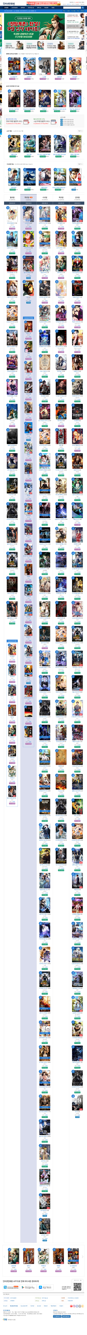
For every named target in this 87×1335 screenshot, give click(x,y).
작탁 (77, 570)
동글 (45, 299)
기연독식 (44, 109)
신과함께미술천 (76, 569)
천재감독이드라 (43, 791)
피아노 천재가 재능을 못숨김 (59, 188)
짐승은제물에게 (76, 445)
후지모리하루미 (61, 348)
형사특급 (60, 420)
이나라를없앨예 (76, 593)
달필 (61, 397)
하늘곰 (12, 323)
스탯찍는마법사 (43, 963)
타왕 (28, 353)
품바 (61, 546)
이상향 (61, 792)
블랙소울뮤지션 (76, 865)
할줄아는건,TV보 (43, 1185)
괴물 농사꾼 (14, 154)
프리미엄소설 (45, 1298)
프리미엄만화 (13, 1298)
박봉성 (12, 422)
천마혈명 (74, 77)
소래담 (12, 373)
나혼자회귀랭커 (43, 914)
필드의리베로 (27, 272)
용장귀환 (29, 154)
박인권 (77, 1113)
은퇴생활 (45, 817)
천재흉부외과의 (43, 346)
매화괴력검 (44, 188)
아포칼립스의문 (76, 667)
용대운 (61, 447)
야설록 (12, 658)
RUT (77, 718)
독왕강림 (12, 757)
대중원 (28, 455)
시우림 (44, 743)
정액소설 (44, 1301)
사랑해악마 (76, 346)
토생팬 (44, 916)
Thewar (60, 791)
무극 (28, 738)
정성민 (44, 373)
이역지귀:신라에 (44, 618)
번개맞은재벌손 (76, 914)
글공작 (12, 299)
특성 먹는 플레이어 (75, 109)
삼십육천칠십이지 (28, 698)
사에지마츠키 (77, 323)
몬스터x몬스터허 (43, 420)
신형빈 (44, 1237)
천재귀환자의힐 (43, 1037)
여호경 (77, 546)
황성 (12, 678)
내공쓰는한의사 (11, 297)
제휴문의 (46, 1306)
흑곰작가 (12, 546)
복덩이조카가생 (60, 692)
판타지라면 (61, 496)
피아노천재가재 (43, 766)
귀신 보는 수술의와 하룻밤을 (44, 154)
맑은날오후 (61, 669)
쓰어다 (61, 694)
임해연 (61, 249)
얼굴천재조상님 (44, 889)
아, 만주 (28, 718)
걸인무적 (28, 637)
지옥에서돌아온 (43, 939)
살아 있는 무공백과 (14, 109)
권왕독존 (59, 77)
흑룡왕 (28, 576)
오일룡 (28, 274)
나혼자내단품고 (43, 815)
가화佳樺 (12, 447)
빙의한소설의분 (43, 297)
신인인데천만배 (76, 618)
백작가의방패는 (60, 544)
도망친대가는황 (60, 741)
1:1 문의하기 (57, 1316)
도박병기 (43, 1235)
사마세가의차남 (11, 519)
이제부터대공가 (43, 692)
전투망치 (45, 496)
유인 (45, 323)
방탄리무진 (12, 472)
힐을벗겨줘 (43, 272)
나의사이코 (27, 248)
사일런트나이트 (43, 544)
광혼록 (60, 766)
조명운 (44, 1212)
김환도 (77, 225)
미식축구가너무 (11, 569)
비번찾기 (77, 4)
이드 (11, 420)
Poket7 (44, 1015)
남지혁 (77, 940)
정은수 (28, 225)
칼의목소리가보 (44, 865)
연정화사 (76, 544)
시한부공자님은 (76, 766)
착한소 (77, 768)
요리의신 (43, 1161)
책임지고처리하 (76, 322)
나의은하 (27, 223)
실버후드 (77, 916)
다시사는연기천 (60, 865)
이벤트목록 (70, 1301)
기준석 (77, 620)
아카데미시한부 (76, 939)
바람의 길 (28, 333)
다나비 (61, 743)
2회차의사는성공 (43, 223)
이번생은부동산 (60, 717)
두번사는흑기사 (43, 593)
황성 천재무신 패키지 (70, 1266)
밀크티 (44, 768)
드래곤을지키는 (60, 593)
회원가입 (69, 4)
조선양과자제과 (11, 322)
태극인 (12, 697)
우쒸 (77, 866)
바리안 (44, 694)
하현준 (77, 472)
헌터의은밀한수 (76, 1062)
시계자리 (61, 866)
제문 (45, 1138)
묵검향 (12, 739)
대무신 (12, 717)
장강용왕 (43, 396)
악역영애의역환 (60, 322)
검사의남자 (44, 643)
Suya (45, 274)
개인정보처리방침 (14, 1306)
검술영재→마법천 (59, 519)
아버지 (77, 694)
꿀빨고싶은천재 (76, 791)
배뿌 (77, 990)
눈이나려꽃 (59, 248)
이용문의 (61, 1306)
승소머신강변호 (43, 1111)
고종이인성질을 (43, 1013)
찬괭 (61, 521)
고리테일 (77, 1039)
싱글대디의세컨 (76, 1013)
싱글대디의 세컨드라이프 (59, 109)
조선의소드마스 (43, 494)
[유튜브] (71, 1306)
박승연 (12, 595)
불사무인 (28, 536)
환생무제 (76, 470)
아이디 (73, 4)
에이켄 (44, 620)
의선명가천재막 (43, 322)
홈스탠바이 (77, 1015)
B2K (45, 940)
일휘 (45, 348)
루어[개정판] (10, 223)
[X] (80, 1306)
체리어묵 (45, 1187)
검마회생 (12, 676)
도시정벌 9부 (13, 77)
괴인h (45, 546)
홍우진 (44, 669)
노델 (45, 225)
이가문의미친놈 (60, 396)
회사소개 (5, 1306)
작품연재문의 (53, 1306)
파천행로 (28, 515)
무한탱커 (76, 420)
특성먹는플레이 (76, 223)
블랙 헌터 (13, 188)
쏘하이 (44, 1064)
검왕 (60, 445)
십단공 (29, 188)
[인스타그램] (74, 1306)
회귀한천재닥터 (59, 840)
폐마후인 (28, 657)
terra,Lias (61, 323)
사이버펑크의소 (43, 741)
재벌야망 (76, 889)
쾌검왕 (28, 495)
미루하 (61, 842)
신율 (45, 965)
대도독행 (28, 617)
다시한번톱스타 (11, 272)
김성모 (28, 299)
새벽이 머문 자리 (74, 154)
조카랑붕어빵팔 (76, 1037)
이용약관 (32, 1306)
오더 (76, 1111)
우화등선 (12, 778)
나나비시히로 (77, 447)
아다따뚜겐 (12, 348)
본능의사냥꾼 (10, 593)
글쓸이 (12, 249)
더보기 (79, 131)
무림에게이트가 (76, 396)
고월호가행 (28, 434)
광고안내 (39, 1306)
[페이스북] (77, 1306)
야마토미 (77, 521)
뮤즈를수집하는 (43, 1062)
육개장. (77, 373)
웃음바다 (77, 397)
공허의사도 (43, 569)
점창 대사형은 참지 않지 (59, 154)
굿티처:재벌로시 (43, 248)
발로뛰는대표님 (43, 1136)
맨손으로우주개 (76, 692)
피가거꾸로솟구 (43, 519)
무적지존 (28, 596)
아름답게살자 (76, 297)
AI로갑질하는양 (76, 272)
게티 (45, 1089)
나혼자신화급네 (76, 494)
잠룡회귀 (76, 371)
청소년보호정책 (24, 1306)
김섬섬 (61, 570)
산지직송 (77, 595)
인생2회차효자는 (76, 963)
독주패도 (59, 371)
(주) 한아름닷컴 (6, 1310)
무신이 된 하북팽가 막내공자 (28, 556)
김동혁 (44, 842)
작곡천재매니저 (11, 396)
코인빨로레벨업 (43, 667)
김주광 (77, 422)
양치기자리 (44, 866)
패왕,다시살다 (76, 741)
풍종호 (44, 422)
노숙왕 (44, 77)
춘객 (12, 496)
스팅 (75, 188)
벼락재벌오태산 (11, 470)
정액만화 (12, 1301)
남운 (45, 397)
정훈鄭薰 (45, 570)
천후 (61, 373)
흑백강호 (28, 374)
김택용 (44, 792)
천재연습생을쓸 (11, 371)
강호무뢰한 (60, 618)
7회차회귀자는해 (59, 667)
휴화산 (77, 249)
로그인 (64, 4)
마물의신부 (76, 519)
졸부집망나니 (10, 544)
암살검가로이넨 (60, 569)
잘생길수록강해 (43, 840)
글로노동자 (44, 249)
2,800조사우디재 (11, 248)
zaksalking (44, 521)
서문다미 (12, 225)
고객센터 (55, 1310)
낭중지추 (28, 414)
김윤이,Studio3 (77, 348)
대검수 (28, 677)
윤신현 (12, 521)
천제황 (28, 436)
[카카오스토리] (82, 1306)
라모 (12, 397)
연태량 (77, 274)
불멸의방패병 (11, 445)
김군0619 (12, 570)
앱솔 (77, 496)
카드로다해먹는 (59, 494)
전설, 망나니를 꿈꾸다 (29, 109)
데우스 (61, 595)
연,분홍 (60, 297)
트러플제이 (12, 274)
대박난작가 (77, 669)
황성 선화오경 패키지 (12, 798)
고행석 (77, 299)
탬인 (77, 1064)
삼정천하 (29, 77)
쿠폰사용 (82, 4)
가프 (45, 1113)
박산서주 (11, 494)
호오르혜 (45, 1039)
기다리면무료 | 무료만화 (73, 1298)
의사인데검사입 (43, 1087)
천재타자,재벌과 (43, 470)
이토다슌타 (28, 249)
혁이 (77, 891)
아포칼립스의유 (76, 988)
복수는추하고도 (59, 346)
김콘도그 (77, 965)
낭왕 (28, 475)
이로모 (61, 299)
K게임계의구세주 (76, 717)
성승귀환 (28, 394)
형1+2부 (76, 815)
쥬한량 (44, 891)
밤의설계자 (43, 1210)
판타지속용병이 (11, 346)
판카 (45, 595)
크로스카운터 (43, 371)
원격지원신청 (66, 1316)
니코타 (44, 472)
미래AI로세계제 (76, 248)
